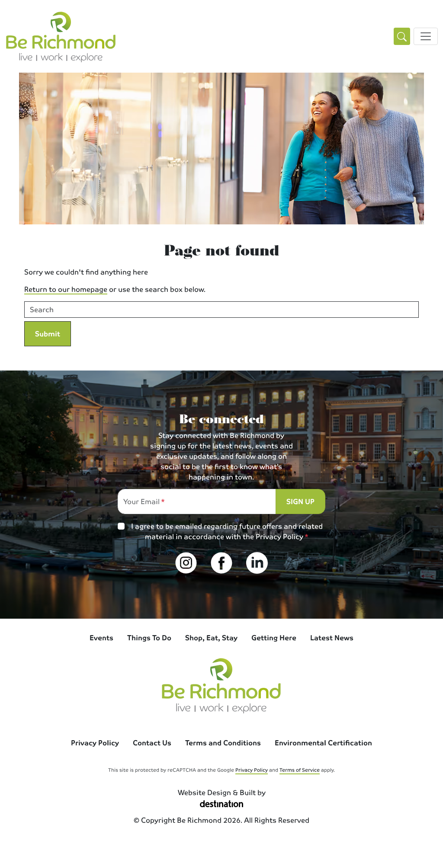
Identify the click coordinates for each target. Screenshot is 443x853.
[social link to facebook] (221, 563)
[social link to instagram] (186, 563)
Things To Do (149, 637)
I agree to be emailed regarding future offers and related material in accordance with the (227, 531)
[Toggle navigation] (426, 36)
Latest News (331, 637)
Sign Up (300, 501)
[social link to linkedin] (257, 563)
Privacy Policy (279, 536)
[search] (402, 36)
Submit (47, 333)
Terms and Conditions (223, 742)
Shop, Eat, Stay (211, 637)
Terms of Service (299, 769)
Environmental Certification (323, 742)
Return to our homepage (65, 289)
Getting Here (273, 637)
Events (101, 637)
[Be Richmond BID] (61, 36)
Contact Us (152, 742)
